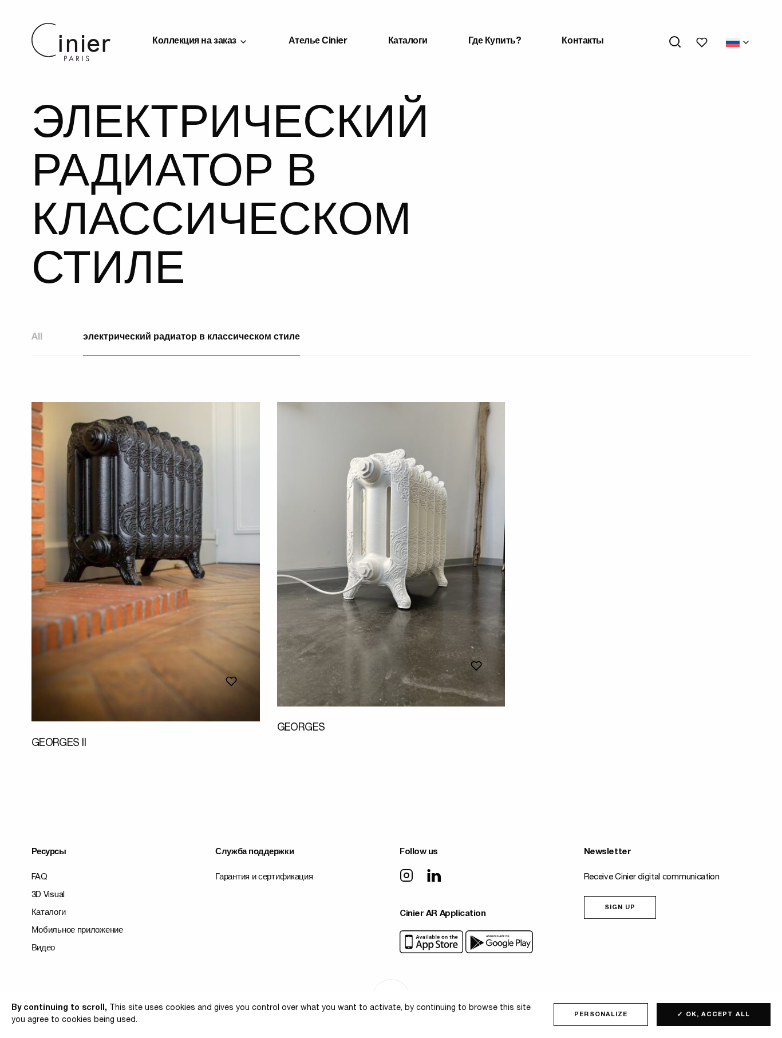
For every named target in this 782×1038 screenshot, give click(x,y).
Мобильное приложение (77, 930)
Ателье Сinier (318, 41)
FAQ (39, 877)
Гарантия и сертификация (264, 877)
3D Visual (48, 895)
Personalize (600, 1015)
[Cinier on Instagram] (406, 877)
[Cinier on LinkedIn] (434, 877)
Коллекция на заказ (194, 41)
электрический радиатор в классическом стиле (191, 337)
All (36, 337)
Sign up (620, 908)
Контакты (582, 41)
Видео (43, 948)
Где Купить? (495, 41)
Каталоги (408, 41)
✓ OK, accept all (713, 1015)
